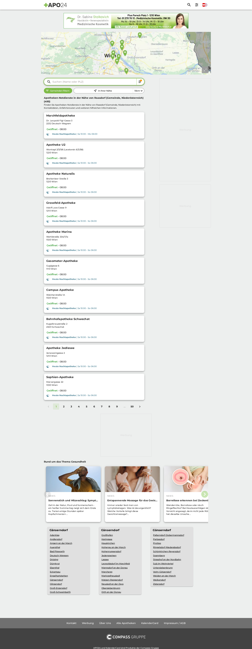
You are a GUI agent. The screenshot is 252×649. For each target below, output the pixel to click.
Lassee (105, 559)
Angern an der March (61, 543)
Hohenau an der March (113, 547)
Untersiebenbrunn (163, 567)
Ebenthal (54, 567)
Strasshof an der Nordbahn (167, 559)
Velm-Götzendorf (162, 572)
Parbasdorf (159, 539)
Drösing (54, 559)
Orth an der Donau (111, 592)
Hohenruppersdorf (111, 551)
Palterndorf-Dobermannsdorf (168, 535)
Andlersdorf (56, 539)
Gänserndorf (56, 580)
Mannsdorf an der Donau (114, 567)
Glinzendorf (56, 584)
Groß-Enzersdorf (58, 588)
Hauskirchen (108, 543)
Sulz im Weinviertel (163, 563)
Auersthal (55, 547)
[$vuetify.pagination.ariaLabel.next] (140, 406)
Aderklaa (54, 535)
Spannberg (159, 555)
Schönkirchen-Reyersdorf (166, 551)
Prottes (157, 543)
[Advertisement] (185, 129)
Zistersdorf (158, 584)
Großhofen (107, 535)
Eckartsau (55, 572)
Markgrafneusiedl (110, 575)
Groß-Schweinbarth (60, 592)
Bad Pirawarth (57, 551)
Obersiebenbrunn (110, 588)
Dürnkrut (55, 563)
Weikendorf (159, 580)
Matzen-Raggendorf (112, 580)
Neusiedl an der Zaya (112, 584)
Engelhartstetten (59, 575)
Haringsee (106, 539)
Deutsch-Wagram (59, 555)
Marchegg (106, 572)
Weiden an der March (164, 575)
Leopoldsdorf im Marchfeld (115, 563)
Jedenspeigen (108, 555)
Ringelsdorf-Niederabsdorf (167, 547)
